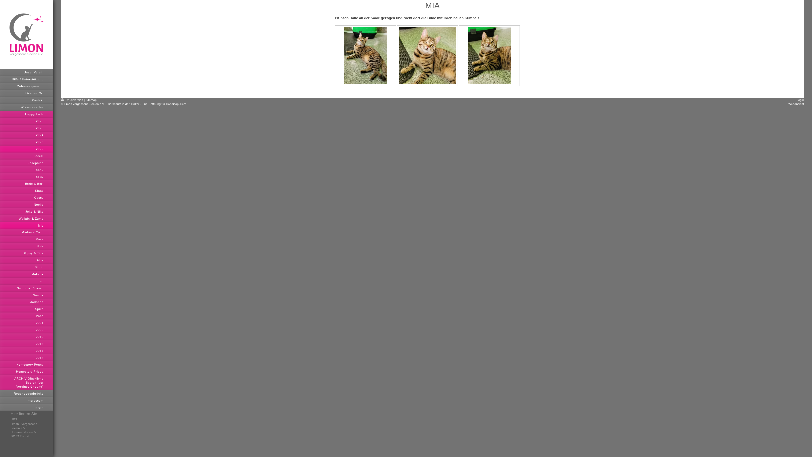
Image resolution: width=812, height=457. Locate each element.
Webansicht (796, 104)
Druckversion (74, 100)
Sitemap (91, 100)
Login (800, 100)
